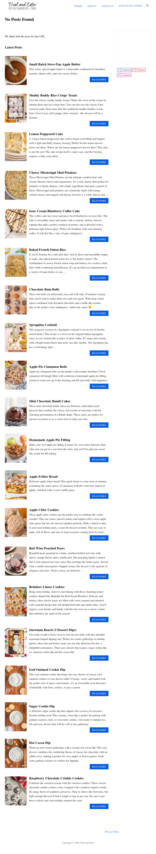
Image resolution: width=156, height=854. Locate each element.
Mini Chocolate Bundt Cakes (49, 401)
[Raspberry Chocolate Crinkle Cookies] (16, 792)
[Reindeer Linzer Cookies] (16, 603)
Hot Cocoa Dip (39, 742)
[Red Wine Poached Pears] (16, 562)
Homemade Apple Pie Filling (49, 439)
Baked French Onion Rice (47, 249)
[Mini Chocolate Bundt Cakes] (16, 413)
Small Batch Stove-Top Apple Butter (55, 64)
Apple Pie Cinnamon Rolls (48, 366)
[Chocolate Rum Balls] (16, 301)
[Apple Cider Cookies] (16, 524)
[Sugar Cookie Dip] (16, 718)
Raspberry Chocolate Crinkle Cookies (56, 778)
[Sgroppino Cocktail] (16, 339)
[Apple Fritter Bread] (16, 486)
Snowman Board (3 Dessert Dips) (52, 629)
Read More (100, 80)
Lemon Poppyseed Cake (46, 133)
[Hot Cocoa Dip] (16, 755)
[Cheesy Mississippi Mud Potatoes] (16, 187)
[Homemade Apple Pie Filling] (16, 450)
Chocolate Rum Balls (44, 289)
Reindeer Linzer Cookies (46, 586)
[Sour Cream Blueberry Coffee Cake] (16, 225)
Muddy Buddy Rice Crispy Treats (53, 95)
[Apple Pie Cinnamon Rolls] (16, 376)
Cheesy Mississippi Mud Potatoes (53, 172)
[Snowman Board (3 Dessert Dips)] (16, 644)
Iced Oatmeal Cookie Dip (47, 669)
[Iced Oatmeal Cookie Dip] (16, 681)
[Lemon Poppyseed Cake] (16, 148)
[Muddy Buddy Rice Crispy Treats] (16, 109)
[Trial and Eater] (27, 6)
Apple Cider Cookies (44, 509)
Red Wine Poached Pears (47, 548)
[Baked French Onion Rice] (16, 264)
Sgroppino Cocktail (43, 324)
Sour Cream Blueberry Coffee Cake (54, 211)
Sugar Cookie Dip (42, 706)
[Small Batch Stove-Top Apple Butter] (16, 72)
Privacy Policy (112, 831)
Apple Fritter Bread (43, 476)
